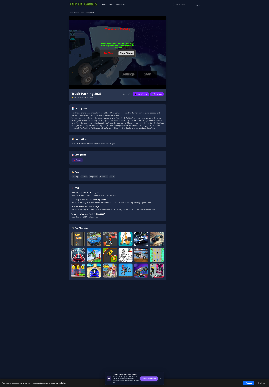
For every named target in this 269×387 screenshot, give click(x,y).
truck (112, 177)
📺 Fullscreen (157, 94)
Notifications (120, 4)
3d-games (93, 177)
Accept (249, 383)
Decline (261, 383)
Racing (76, 13)
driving (84, 177)
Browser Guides (107, 4)
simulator (103, 177)
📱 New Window (140, 94)
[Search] (197, 5)
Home (71, 13)
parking (75, 177)
